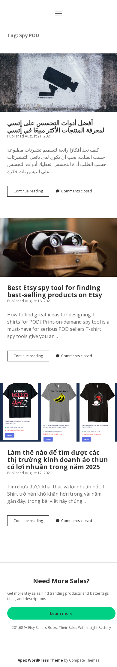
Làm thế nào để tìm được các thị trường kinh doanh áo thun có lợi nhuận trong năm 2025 (58, 412)
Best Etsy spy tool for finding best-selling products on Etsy (58, 247)
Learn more (61, 613)
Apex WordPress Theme (40, 660)
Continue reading (31, 192)
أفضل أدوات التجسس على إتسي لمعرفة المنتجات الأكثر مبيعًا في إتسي (58, 82)
